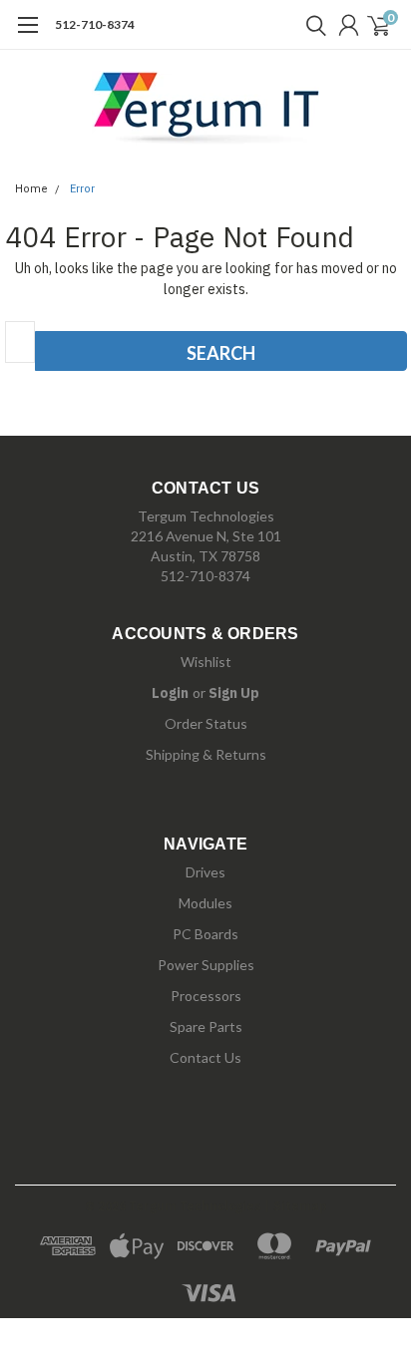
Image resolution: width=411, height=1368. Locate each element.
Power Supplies (206, 964)
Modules (205, 902)
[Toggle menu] (27, 35)
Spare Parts (206, 1026)
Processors (206, 995)
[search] (311, 25)
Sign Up (233, 693)
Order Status (206, 723)
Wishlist (206, 661)
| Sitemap (295, 1205)
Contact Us (205, 1057)
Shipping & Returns (206, 754)
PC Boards (205, 933)
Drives (205, 871)
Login (170, 693)
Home (31, 188)
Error (82, 188)
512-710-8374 (95, 24)
